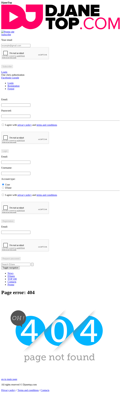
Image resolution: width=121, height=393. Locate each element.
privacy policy (24, 125)
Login (11, 83)
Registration (14, 86)
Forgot (11, 88)
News (10, 273)
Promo (11, 284)
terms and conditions (47, 125)
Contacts (12, 281)
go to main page (9, 379)
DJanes (11, 276)
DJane (8, 187)
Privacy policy (8, 390)
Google (15, 77)
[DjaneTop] (60, 29)
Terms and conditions (28, 390)
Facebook (6, 77)
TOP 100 (12, 279)
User (7, 184)
